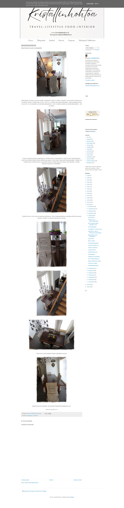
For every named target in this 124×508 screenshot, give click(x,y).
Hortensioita (91, 217)
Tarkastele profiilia (90, 80)
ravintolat (89, 151)
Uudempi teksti (25, 480)
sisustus (89, 158)
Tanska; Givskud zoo (93, 245)
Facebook (52, 40)
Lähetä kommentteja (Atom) (31, 482)
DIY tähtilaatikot (92, 227)
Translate (97, 49)
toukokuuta (91, 272)
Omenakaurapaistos (93, 243)
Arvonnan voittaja (92, 263)
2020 (88, 189)
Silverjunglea (91, 254)
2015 (88, 200)
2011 (88, 286)
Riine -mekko (91, 240)
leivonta (89, 145)
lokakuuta (91, 211)
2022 (88, 184)
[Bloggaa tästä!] (46, 413)
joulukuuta (91, 206)
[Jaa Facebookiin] (49, 413)
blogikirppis (29, 415)
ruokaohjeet (90, 157)
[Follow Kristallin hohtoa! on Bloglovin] (90, 131)
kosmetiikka (90, 143)
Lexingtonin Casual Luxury (95, 229)
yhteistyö (89, 162)
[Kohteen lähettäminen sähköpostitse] (45, 413)
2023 (88, 182)
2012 (88, 284)
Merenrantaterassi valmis (94, 261)
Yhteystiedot (41, 40)
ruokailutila (35, 415)
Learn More (89, 3)
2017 (88, 195)
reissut (88, 153)
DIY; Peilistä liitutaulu (93, 258)
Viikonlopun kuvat (92, 252)
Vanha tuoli (91, 238)
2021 (88, 186)
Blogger (72, 497)
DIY (88, 137)
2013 (88, 204)
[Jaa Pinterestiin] (50, 413)
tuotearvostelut (90, 160)
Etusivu (30, 40)
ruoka (88, 154)
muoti (88, 149)
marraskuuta (91, 208)
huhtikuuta (91, 275)
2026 (88, 175)
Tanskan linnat (92, 249)
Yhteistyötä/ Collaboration (87, 40)
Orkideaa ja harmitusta (94, 256)
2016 (88, 197)
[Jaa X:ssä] (48, 413)
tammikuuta (91, 281)
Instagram (71, 40)
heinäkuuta (91, 268)
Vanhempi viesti (78, 480)
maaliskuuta (91, 277)
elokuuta (90, 215)
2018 (88, 193)
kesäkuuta (91, 270)
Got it (97, 3)
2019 (88, 191)
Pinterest (61, 40)
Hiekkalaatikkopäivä (93, 265)
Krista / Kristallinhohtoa (93, 58)
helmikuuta (91, 279)
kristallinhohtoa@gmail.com (92, 85)
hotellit (88, 139)
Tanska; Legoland (92, 247)
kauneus (89, 141)
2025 (88, 177)
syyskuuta (91, 213)
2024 (88, 180)
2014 (88, 202)
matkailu (89, 147)
